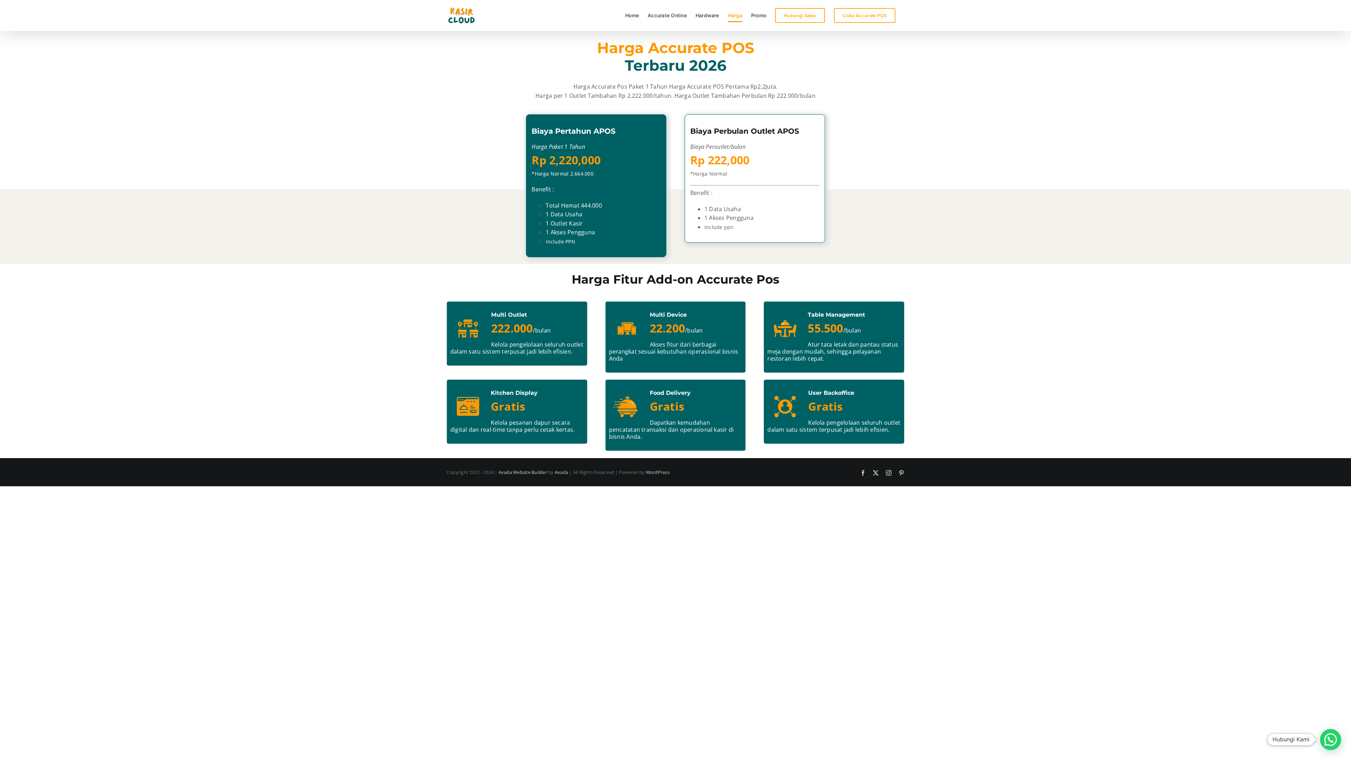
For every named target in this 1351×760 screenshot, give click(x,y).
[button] (1330, 739)
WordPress (658, 472)
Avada (561, 472)
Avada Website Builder (523, 472)
